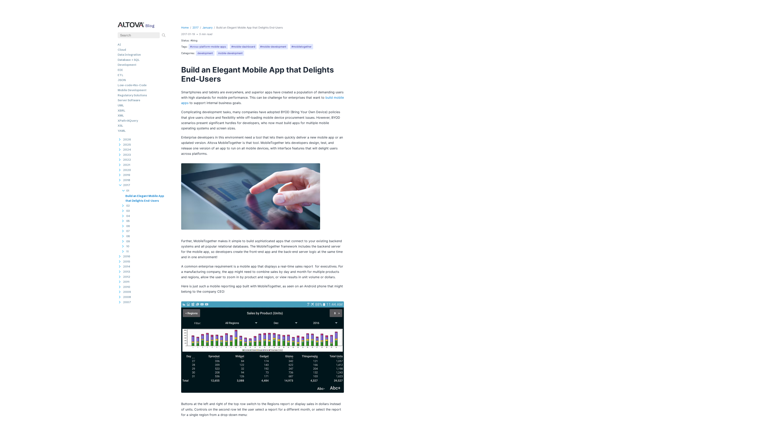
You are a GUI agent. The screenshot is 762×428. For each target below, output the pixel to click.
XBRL (121, 110)
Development (127, 65)
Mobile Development (132, 90)
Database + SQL (129, 60)
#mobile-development (273, 46)
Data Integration (129, 54)
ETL (120, 75)
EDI (120, 70)
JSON (122, 80)
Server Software (129, 100)
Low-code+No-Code (132, 85)
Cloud (122, 50)
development (205, 53)
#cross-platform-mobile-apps (208, 46)
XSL (120, 125)
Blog (150, 25)
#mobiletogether (302, 46)
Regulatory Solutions (132, 95)
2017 (195, 27)
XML (121, 115)
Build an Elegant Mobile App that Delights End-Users (144, 198)
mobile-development (230, 53)
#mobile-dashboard (243, 46)
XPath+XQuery (128, 120)
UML (121, 105)
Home (185, 27)
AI (119, 44)
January (207, 27)
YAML (122, 131)
